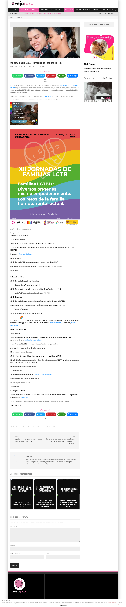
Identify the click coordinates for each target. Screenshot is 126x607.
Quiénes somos (110, 13)
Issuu (94, 78)
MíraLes (101, 13)
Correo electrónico (15, 553)
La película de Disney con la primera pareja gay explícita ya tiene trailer (28, 439)
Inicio (16, 10)
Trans (103, 10)
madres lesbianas (31, 426)
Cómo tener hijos (46, 10)
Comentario (14, 526)
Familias (34, 10)
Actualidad (24, 10)
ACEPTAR (63, 605)
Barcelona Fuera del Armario (43, 374)
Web (47, 553)
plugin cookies (121, 605)
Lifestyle (68, 10)
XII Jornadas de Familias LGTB (46, 426)
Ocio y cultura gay (82, 10)
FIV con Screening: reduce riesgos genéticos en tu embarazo (42, 13)
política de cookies (112, 602)
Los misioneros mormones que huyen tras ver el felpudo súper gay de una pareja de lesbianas (60, 440)
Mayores (95, 10)
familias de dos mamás (17, 426)
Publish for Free (106, 78)
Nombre (12, 545)
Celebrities (59, 10)
